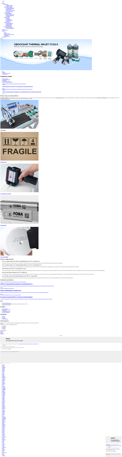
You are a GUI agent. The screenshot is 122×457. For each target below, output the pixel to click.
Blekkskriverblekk (7, 17)
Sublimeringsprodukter (7, 22)
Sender (1, 323)
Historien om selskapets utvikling (9, 34)
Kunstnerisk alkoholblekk (6, 311)
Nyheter (3, 29)
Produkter (3, 3)
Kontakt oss (4, 37)
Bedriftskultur (6, 35)
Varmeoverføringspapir (9, 23)
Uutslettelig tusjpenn (9, 6)
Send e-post (2, 331)
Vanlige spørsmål (4, 30)
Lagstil (5, 32)
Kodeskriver (8, 12)
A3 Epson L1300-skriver (10, 28)
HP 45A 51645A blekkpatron (10, 10)
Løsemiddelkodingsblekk (10, 8)
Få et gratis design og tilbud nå (5, 99)
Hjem (3, 2)
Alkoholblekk (8, 16)
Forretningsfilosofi (7, 36)
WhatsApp (2, 333)
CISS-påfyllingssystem (9, 11)
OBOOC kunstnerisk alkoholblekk (7, 82)
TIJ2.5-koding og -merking (6, 73)
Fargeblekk (7, 18)
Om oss (3, 31)
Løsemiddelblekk (8, 20)
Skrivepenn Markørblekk (6, 79)
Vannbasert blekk (8, 9)
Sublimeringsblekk (9, 25)
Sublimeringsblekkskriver (8, 26)
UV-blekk (7, 21)
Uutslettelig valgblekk (9, 5)
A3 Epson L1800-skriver (10, 27)
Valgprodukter (6, 4)
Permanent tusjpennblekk (10, 15)
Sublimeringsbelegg (9, 24)
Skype (1, 332)
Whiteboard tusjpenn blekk (10, 14)
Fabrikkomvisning (7, 33)
